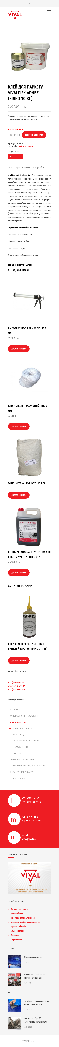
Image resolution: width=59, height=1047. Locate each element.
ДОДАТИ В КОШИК (19, 349)
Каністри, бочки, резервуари (24, 716)
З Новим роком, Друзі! (33, 957)
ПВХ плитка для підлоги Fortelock (29, 766)
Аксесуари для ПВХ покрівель (23, 918)
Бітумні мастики (17, 931)
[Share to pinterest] (15, 156)
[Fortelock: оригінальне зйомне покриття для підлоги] (14, 1005)
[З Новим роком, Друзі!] (14, 961)
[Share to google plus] (20, 156)
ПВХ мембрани (17, 913)
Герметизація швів (21, 747)
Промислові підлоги (22, 728)
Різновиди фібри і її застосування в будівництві (35, 1020)
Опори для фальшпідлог (22, 759)
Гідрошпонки (16, 939)
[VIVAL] (27, 15)
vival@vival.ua (29, 839)
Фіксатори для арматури (22, 772)
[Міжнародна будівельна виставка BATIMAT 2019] (14, 979)
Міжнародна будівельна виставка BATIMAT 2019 (34, 976)
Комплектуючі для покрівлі (25, 741)
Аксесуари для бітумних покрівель (25, 922)
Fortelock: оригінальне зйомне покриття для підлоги (36, 1003)
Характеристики (22, 167)
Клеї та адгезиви (25, 146)
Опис (10, 167)
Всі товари (15, 710)
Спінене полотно (18, 778)
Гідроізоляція (19, 735)
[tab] (10, 168)
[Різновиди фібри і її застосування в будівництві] (14, 1023)
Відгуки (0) (38, 167)
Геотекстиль (16, 753)
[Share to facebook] (10, 156)
